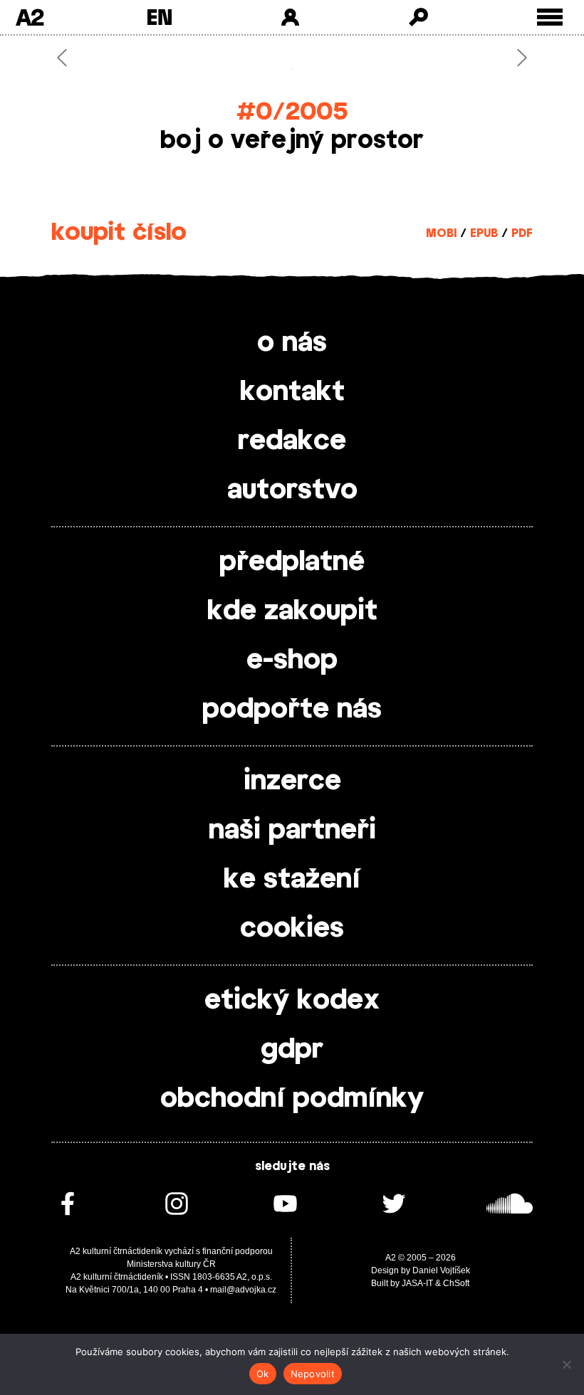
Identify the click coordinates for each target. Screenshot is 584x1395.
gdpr (292, 1050)
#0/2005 (292, 112)
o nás (292, 343)
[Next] (497, 57)
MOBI (441, 233)
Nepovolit (313, 1373)
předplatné (292, 562)
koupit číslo (119, 233)
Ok (262, 1373)
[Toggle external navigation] (550, 17)
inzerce (292, 781)
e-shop (292, 660)
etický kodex (292, 1001)
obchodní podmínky (292, 1099)
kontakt (292, 392)
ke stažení (292, 880)
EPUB (484, 233)
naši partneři (292, 831)
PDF (522, 233)
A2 (29, 17)
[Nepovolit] (566, 1364)
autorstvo (292, 490)
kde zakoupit (292, 611)
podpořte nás (292, 710)
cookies (292, 929)
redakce (292, 441)
